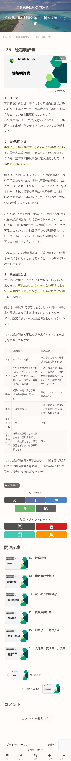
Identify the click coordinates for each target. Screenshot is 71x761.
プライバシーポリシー (18, 744)
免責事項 (52, 744)
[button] (46, 508)
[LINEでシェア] (25, 508)
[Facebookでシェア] (35, 500)
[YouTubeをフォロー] (51, 526)
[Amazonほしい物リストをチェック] (51, 534)
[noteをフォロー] (19, 534)
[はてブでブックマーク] (56, 500)
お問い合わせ (35, 749)
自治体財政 (13, 485)
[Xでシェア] (14, 500)
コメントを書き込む (35, 718)
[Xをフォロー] (19, 526)
